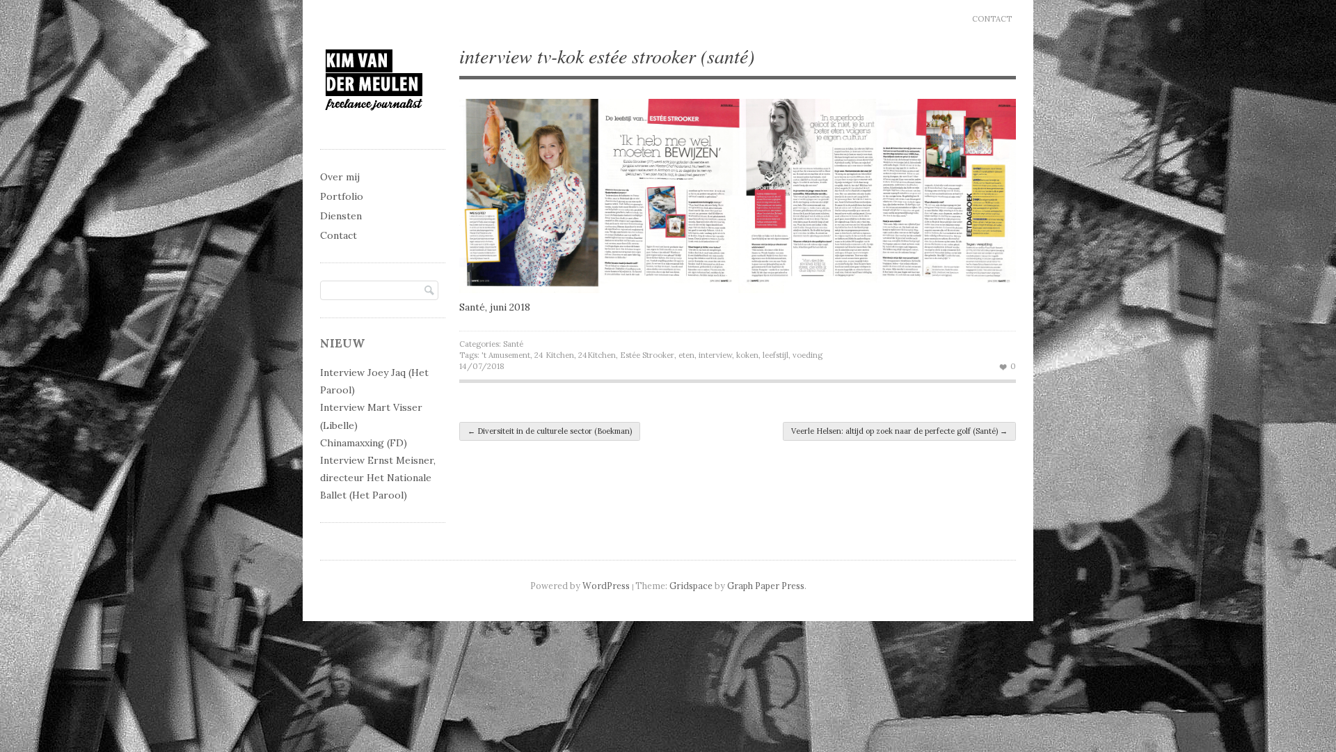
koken (747, 355)
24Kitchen (597, 355)
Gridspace (691, 585)
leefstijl (775, 355)
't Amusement (506, 355)
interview (715, 355)
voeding (807, 355)
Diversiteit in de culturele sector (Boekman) (550, 431)
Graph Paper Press (765, 585)
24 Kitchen (554, 355)
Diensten (341, 216)
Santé (513, 344)
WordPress (606, 585)
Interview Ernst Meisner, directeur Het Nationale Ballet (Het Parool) (378, 477)
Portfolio (341, 196)
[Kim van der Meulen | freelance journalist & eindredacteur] (374, 122)
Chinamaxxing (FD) (363, 443)
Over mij (340, 177)
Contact (992, 19)
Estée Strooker (647, 355)
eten (686, 355)
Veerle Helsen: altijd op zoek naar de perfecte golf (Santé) (899, 431)
